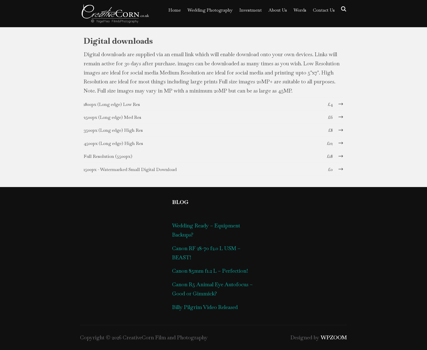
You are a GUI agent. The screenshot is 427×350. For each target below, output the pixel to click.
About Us (277, 10)
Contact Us (324, 10)
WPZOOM (334, 337)
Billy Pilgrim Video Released (205, 307)
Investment (250, 10)
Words (300, 10)
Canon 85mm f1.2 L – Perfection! (210, 270)
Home (174, 10)
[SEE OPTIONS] (340, 104)
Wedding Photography (210, 10)
